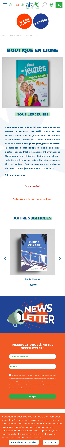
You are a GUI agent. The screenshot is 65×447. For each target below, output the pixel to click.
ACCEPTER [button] (50, 442)
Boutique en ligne (17, 35)
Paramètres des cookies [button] (23, 442)
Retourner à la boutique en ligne (32, 199)
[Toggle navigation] (4, 4)
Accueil (5, 35)
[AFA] (32, 4)
